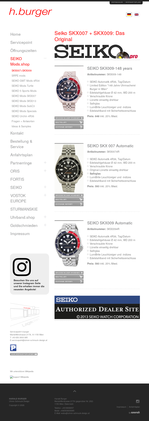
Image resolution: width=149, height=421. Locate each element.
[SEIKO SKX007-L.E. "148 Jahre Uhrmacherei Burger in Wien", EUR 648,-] (69, 93)
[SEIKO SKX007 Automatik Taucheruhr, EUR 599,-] (69, 170)
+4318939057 (68, 408)
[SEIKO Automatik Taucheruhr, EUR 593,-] (69, 247)
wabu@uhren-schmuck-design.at (75, 413)
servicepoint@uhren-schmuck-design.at (29, 340)
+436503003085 (67, 410)
